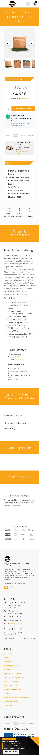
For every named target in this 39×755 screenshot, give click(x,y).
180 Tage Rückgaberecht (14, 677)
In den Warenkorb (23, 109)
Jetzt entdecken (11, 752)
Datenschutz (9, 693)
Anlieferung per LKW (12, 673)
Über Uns (8, 654)
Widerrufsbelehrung (12, 689)
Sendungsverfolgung (12, 665)
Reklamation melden (12, 681)
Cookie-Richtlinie (11, 701)
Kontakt (7, 658)
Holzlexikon (9, 669)
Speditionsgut (20, 359)
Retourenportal (10, 685)
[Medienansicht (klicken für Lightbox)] (19, 43)
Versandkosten (25, 98)
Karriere (7, 661)
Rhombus (17, 357)
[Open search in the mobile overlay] (28, 4)
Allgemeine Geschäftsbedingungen (18, 697)
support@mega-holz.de (15, 623)
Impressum (8, 705)
